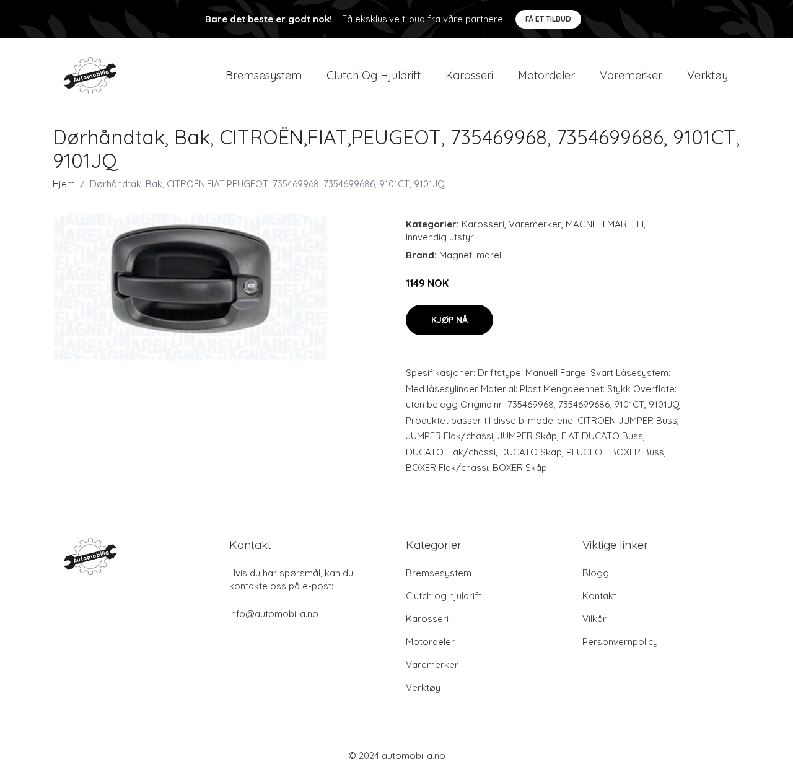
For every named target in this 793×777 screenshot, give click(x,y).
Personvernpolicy (620, 642)
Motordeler (546, 75)
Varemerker (631, 75)
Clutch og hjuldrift (373, 75)
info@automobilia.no (273, 614)
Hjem (64, 184)
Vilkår (594, 619)
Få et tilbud (548, 19)
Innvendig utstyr (440, 237)
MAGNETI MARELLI (605, 224)
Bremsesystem (264, 75)
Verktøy (707, 75)
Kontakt (599, 596)
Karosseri (469, 75)
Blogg (595, 573)
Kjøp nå (449, 319)
